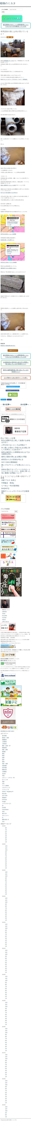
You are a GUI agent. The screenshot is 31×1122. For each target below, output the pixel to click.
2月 (6, 840)
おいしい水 (5, 779)
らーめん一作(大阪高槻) (10, 486)
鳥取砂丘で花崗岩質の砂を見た (8, 345)
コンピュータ (5, 789)
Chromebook (5, 809)
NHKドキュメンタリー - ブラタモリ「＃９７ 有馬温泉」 (14, 79)
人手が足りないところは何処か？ (14, 445)
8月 (6, 828)
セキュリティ (5, 815)
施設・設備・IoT (6, 745)
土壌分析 (4, 743)
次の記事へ (25, 404)
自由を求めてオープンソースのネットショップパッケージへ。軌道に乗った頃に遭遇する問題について (15, 471)
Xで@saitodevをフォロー (13, 386)
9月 (6, 852)
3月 (6, 838)
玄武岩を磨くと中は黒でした (7, 239)
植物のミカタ (8, 3)
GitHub (4, 619)
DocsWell (4, 615)
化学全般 (4, 767)
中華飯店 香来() (7, 483)
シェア (9, 399)
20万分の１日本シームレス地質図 (9, 262)
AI (2, 817)
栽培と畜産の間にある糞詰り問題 (14, 457)
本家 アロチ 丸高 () (8, 480)
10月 (6, 850)
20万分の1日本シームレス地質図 (8, 234)
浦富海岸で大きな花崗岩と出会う (8, 268)
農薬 (3, 753)
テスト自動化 (5, 785)
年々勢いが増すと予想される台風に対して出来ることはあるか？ (15, 448)
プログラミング (6, 787)
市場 (3, 775)
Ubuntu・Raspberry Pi (7, 791)
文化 (3, 783)
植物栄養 (4, 747)
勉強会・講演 (5, 737)
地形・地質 (10, 37)
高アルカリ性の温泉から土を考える (9, 192)
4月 (6, 836)
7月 (6, 830)
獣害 (3, 755)
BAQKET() (5, 488)
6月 (6, 832)
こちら (12, 643)
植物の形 (4, 769)
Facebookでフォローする (12, 390)
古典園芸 (4, 771)
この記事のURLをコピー (12, 350)
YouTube (4, 617)
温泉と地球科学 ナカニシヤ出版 (8, 185)
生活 (3, 821)
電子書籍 (4, 735)
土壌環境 (4, 741)
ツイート (3, 399)
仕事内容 (4, 611)
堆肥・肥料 (5, 749)
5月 (6, 834)
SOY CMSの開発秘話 (9, 462)
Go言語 (4, 807)
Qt (2, 805)
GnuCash (4, 799)
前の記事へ (6, 404)
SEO (3, 811)
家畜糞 (3, 751)
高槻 (3, 781)
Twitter (3, 613)
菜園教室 (4, 739)
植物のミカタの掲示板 (13, 409)
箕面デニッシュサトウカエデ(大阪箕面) (15, 492)
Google (4, 801)
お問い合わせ (5, 621)
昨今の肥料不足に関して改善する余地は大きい (15, 441)
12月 (6, 846)
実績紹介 (4, 797)
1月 (6, 841)
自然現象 (4, 765)
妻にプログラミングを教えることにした (16, 466)
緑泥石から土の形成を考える (12, 459)
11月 (6, 848)
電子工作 (4, 813)
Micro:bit (4, 793)
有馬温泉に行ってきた (9, 60)
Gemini (7, 383)
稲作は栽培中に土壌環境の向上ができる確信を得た (15, 453)
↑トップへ (14, 1120)
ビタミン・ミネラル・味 (8, 777)
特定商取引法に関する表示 (7, 731)
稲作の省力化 (4, 660)
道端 (3, 761)
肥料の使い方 (5, 819)
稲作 (3, 759)
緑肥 (3, 757)
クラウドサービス (6, 803)
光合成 (3, 773)
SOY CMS (4, 795)
